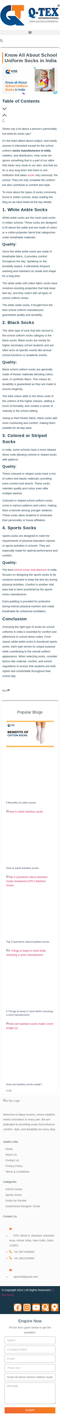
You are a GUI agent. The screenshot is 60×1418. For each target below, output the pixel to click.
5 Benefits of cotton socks (21, 802)
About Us (11, 1154)
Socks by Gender (16, 1200)
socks (31, 175)
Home (9, 1149)
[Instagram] (27, 1307)
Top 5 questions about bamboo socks (27, 941)
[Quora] (45, 1307)
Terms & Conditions (17, 1171)
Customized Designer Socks (22, 1206)
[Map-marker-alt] (54, 1307)
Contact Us (12, 1160)
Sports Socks (13, 1194)
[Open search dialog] (1, 41)
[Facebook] (18, 1307)
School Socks (13, 1189)
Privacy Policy (14, 1166)
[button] (30, 32)
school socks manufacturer (30, 569)
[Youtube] (36, 1307)
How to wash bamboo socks (22, 868)
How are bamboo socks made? (24, 1084)
